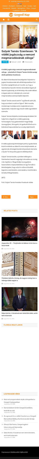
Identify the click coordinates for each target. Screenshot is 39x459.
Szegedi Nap (22, 15)
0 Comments (28, 62)
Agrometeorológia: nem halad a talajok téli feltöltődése (33, 197)
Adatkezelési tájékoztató (19, 452)
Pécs (28, 8)
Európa (30, 6)
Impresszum (6, 452)
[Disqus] (19, 361)
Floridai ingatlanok (13, 325)
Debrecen (19, 6)
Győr (34, 6)
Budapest (12, 6)
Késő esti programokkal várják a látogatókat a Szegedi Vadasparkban (19, 401)
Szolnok (23, 10)
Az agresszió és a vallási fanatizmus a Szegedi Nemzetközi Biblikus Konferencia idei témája (20, 417)
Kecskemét (6, 8)
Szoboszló (16, 10)
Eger (25, 6)
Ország (5, 62)
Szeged (33, 8)
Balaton (5, 6)
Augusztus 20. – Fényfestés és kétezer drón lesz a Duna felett (19, 244)
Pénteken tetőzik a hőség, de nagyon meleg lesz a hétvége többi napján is (19, 279)
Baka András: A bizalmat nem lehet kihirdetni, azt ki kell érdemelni (19, 314)
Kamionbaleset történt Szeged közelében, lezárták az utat (18, 409)
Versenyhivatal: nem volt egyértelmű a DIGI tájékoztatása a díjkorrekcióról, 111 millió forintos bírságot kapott (8, 197)
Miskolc (14, 8)
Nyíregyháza (21, 8)
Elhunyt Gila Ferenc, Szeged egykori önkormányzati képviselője (16, 426)
